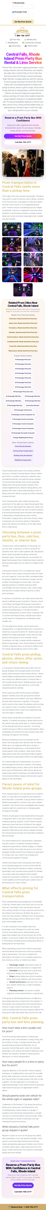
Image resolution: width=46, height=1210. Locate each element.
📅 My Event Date (18, 3)
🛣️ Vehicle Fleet (30, 46)
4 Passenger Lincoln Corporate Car (23, 414)
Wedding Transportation (23, 460)
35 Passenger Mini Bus (14, 405)
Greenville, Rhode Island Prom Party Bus (23, 346)
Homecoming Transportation (23, 451)
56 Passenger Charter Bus (23, 410)
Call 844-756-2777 (23, 142)
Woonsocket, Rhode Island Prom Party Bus (23, 351)
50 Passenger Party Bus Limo (23, 391)
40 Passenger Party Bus (23, 382)
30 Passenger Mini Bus (32, 401)
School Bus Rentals (32, 405)
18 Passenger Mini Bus (13, 396)
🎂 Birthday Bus (30, 39)
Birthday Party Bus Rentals (23, 455)
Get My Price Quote (23, 136)
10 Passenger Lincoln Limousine (23, 428)
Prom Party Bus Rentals (23, 446)
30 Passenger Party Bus (23, 373)
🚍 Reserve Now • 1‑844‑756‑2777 (23, 1207)
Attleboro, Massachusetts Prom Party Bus (23, 332)
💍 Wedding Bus (11, 43)
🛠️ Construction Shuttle (31, 43)
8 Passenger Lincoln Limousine (23, 424)
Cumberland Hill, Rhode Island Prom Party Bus (23, 341)
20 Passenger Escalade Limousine (23, 433)
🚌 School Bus (15, 46)
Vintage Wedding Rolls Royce (23, 437)
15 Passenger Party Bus (23, 359)
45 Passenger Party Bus (23, 387)
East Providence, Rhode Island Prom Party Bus (23, 337)
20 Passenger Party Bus (23, 364)
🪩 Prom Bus (15, 39)
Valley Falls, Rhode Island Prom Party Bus (23, 323)
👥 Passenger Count (19, 12)
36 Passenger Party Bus (23, 378)
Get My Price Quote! (23, 22)
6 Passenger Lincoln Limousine (23, 419)
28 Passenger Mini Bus (13, 401)
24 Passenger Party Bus (23, 369)
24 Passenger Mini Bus (32, 396)
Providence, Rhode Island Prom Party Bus (23, 328)
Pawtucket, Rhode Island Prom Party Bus (23, 318)
